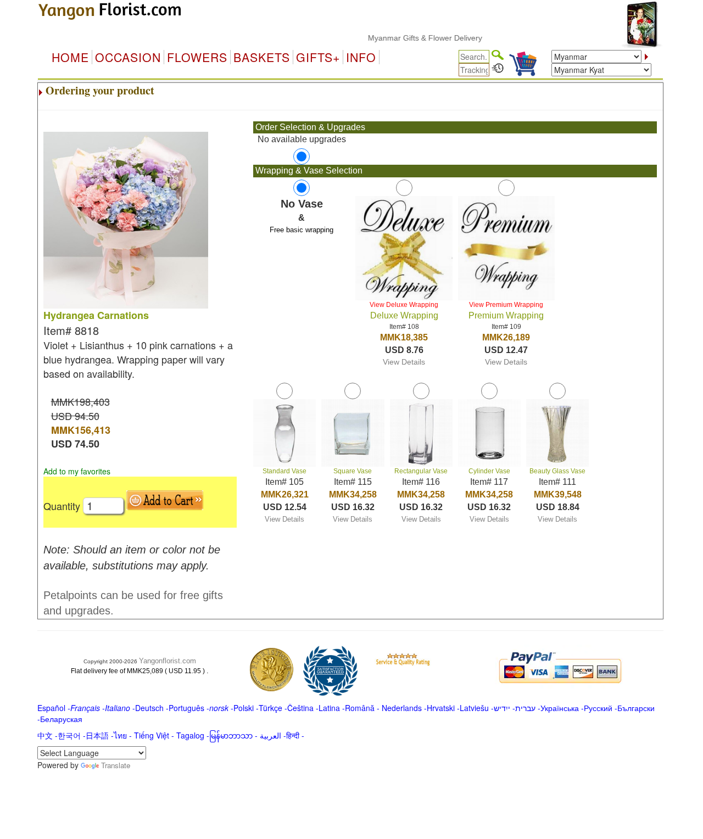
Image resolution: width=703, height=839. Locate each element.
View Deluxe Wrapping (404, 305)
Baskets (261, 57)
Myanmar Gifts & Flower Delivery (412, 37)
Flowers (197, 57)
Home (70, 57)
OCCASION (128, 57)
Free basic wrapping (301, 230)
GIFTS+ (318, 57)
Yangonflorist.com (167, 661)
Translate (115, 765)
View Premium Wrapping (506, 305)
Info (361, 57)
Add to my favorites (76, 471)
